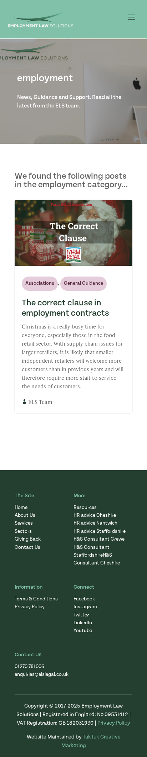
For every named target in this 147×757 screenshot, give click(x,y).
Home (21, 507)
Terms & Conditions (36, 599)
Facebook (84, 599)
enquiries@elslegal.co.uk (42, 674)
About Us (25, 515)
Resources (85, 507)
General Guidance (83, 283)
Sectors (23, 531)
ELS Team (40, 402)
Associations (39, 283)
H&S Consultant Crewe (99, 539)
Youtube (83, 631)
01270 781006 (29, 666)
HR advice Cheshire (95, 515)
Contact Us (27, 547)
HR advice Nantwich (95, 523)
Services (24, 523)
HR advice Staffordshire (100, 531)
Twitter (81, 615)
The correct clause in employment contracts (65, 308)
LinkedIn (83, 623)
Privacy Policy (30, 607)
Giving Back (28, 539)
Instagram (85, 607)
